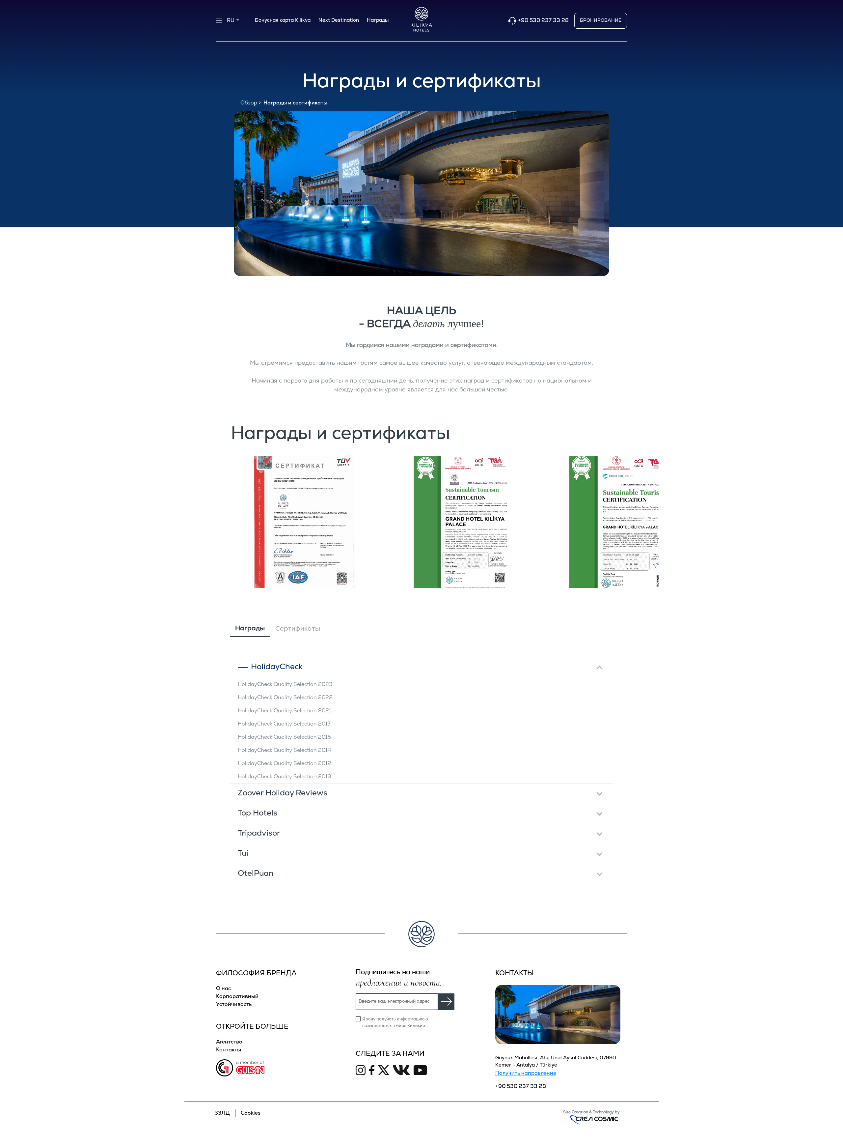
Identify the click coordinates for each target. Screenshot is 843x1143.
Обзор (248, 103)
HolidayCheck (277, 667)
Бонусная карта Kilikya (283, 20)
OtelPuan (256, 874)
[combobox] (238, 18)
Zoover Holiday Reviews (282, 793)
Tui (243, 854)
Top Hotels (257, 813)
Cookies (250, 1113)
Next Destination (338, 20)
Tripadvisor (259, 834)
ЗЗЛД (222, 1113)
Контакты (228, 1050)
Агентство (229, 1042)
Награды (378, 20)
